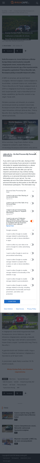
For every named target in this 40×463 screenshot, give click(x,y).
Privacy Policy (31, 309)
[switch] (32, 196)
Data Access (20, 309)
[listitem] (20, 191)
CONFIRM (12, 301)
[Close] (36, 154)
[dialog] (20, 231)
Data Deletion (8, 309)
